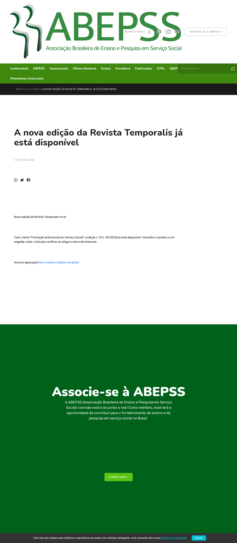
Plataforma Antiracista (27, 78)
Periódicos (122, 68)
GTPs (161, 68)
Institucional (19, 68)
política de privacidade (174, 537)
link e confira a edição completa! (58, 262)
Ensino (106, 68)
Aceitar (199, 537)
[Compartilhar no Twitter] (23, 180)
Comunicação (58, 68)
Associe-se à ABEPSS (206, 31)
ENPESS (39, 68)
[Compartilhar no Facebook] (29, 180)
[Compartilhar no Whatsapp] (17, 180)
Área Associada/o (135, 31)
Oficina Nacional (84, 68)
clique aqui (118, 477)
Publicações (143, 68)
